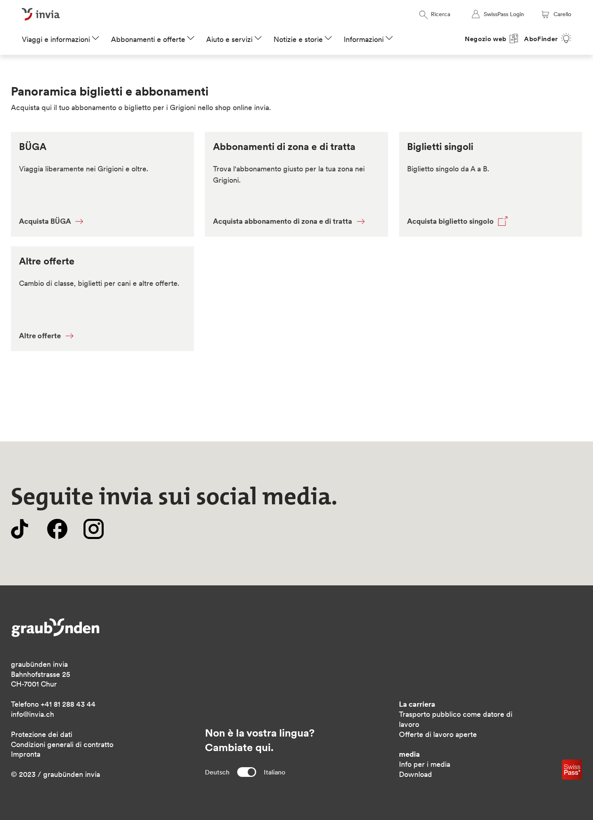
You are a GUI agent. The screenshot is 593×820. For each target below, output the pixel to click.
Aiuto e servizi (229, 39)
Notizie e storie (298, 39)
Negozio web (486, 39)
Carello (562, 14)
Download (415, 774)
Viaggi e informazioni (56, 39)
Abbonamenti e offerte (148, 39)
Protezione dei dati (41, 734)
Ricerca (440, 14)
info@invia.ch (32, 714)
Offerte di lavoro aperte (438, 734)
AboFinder (541, 39)
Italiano (274, 772)
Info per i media (424, 764)
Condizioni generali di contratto (62, 744)
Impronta (25, 754)
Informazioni (364, 39)
